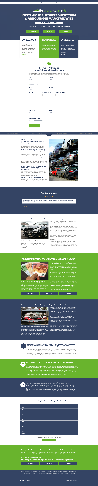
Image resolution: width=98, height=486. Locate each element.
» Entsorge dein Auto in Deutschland (49, 439)
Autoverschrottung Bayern (28, 471)
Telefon (51, 77)
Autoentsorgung (55, 471)
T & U (22, 429)
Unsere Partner (55, 473)
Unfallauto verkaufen (34, 473)
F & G (22, 412)
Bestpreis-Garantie (50, 23)
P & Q (22, 424)
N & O (22, 421)
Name (30, 77)
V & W (22, 431)
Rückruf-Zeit (32, 110)
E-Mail (50, 110)
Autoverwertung (43, 471)
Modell (51, 87)
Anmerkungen (32, 99)
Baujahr (31, 92)
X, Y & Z (23, 433)
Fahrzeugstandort (47, 92)
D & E (22, 409)
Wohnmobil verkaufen (49, 473)
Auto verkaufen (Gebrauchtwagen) (63, 471)
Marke (30, 87)
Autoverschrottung (49, 471)
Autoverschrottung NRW (36, 471)
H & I (22, 414)
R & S (22, 426)
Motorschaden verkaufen (27, 473)
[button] (1, 133)
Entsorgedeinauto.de (25, 480)
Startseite (22, 471)
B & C (22, 407)
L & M (22, 419)
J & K (22, 416)
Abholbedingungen (67, 473)
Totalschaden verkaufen (41, 473)
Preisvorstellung (60, 92)
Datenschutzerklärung (34, 118)
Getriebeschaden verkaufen (72, 471)
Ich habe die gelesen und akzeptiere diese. (41, 120)
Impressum (73, 473)
